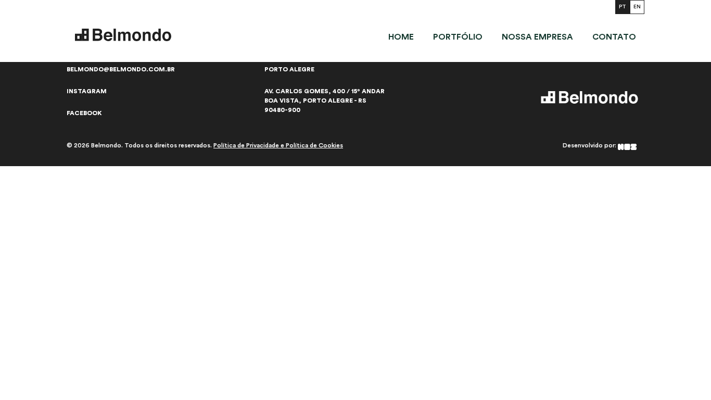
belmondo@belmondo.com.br (121, 69)
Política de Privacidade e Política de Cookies (278, 145)
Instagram (87, 91)
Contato (614, 37)
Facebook (84, 113)
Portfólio (458, 37)
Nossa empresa (537, 37)
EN (637, 6)
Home (401, 37)
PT (622, 6)
